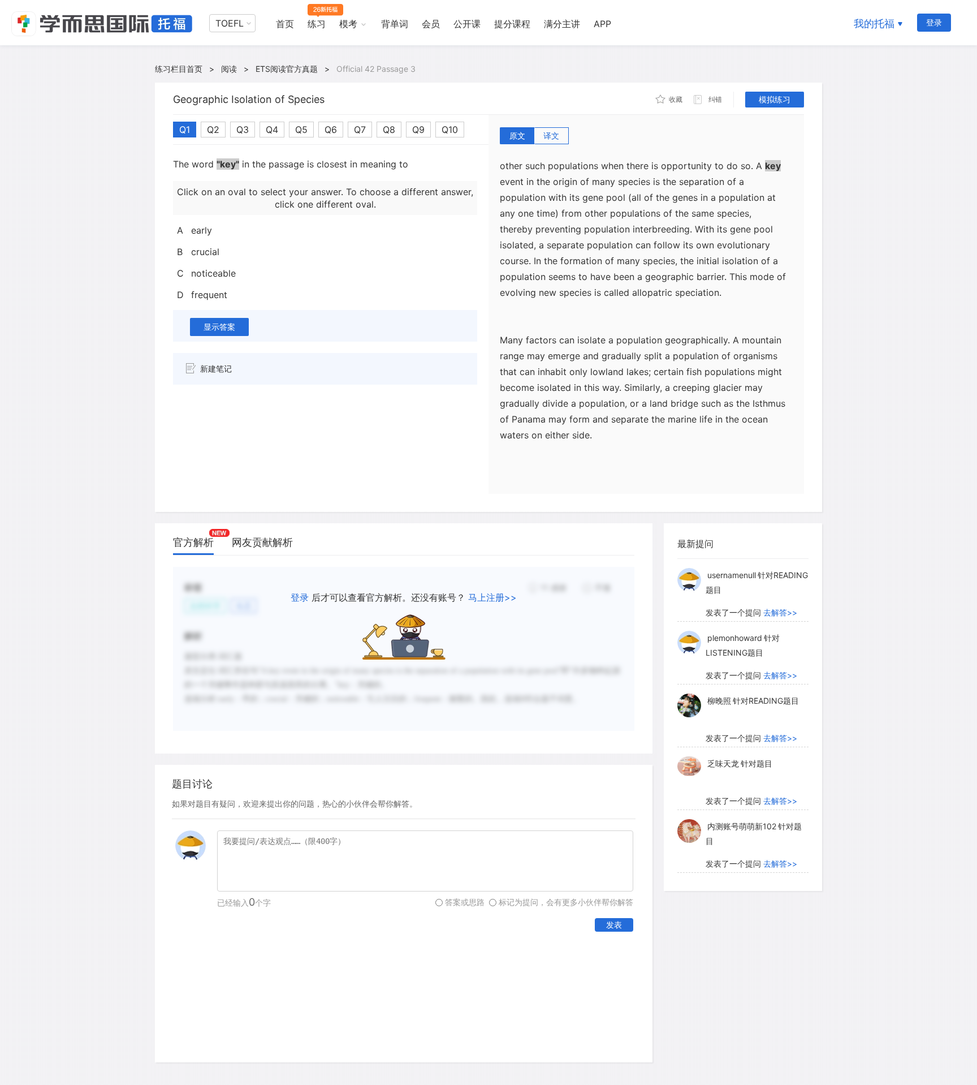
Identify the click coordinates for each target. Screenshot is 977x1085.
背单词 (394, 23)
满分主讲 (562, 23)
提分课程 (512, 23)
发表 (614, 924)
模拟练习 (774, 99)
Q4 (272, 129)
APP (602, 23)
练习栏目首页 (178, 69)
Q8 (389, 129)
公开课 (467, 23)
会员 (431, 23)
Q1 (184, 129)
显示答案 (219, 326)
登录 (934, 22)
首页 (285, 23)
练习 (317, 23)
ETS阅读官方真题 (287, 69)
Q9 (418, 129)
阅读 (229, 69)
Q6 (331, 129)
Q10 (450, 129)
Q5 (301, 129)
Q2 (213, 129)
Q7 (360, 129)
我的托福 (874, 23)
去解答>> (780, 612)
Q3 (242, 129)
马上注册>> (492, 597)
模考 (348, 23)
